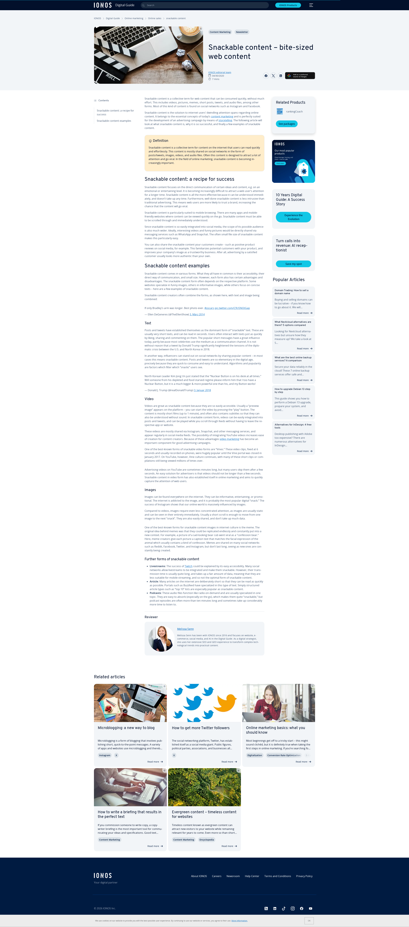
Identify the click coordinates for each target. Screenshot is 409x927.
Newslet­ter (242, 32)
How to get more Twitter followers (201, 728)
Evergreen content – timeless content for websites (204, 814)
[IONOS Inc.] (120, 875)
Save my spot (294, 264)
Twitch (189, 566)
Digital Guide (113, 18)
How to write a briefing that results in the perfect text (130, 814)
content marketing (222, 116)
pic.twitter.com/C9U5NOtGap (232, 308)
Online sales (154, 18)
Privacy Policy (304, 876)
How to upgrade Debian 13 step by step (292, 391)
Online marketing (134, 18)
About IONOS (199, 876)
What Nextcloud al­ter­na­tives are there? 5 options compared (293, 323)
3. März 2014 (197, 314)
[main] (204, 379)
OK (309, 920)
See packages (287, 124)
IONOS (97, 18)
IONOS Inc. (109, 908)
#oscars (209, 308)
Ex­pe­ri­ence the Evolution (294, 217)
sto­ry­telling (225, 120)
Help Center (252, 876)
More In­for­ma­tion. (240, 920)
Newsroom (233, 876)
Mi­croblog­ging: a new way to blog (126, 728)
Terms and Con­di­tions (277, 876)
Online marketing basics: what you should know (275, 730)
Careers (216, 876)
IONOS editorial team (219, 72)
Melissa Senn (185, 629)
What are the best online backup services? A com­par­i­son (293, 359)
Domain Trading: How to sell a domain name (291, 292)
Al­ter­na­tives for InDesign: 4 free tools (293, 426)
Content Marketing (220, 32)
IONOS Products (288, 5)
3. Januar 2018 (202, 390)
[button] (293, 161)
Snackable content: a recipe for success (115, 112)
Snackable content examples (114, 121)
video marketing (229, 439)
